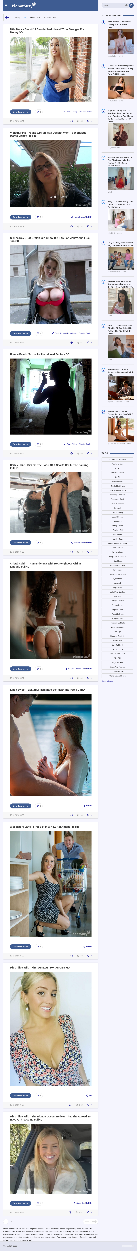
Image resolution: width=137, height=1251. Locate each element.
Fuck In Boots (117, 539)
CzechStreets (117, 517)
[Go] (131, 5)
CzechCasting (117, 512)
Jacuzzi (117, 583)
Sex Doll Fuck (117, 645)
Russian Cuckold (117, 636)
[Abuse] (72, 121)
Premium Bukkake (117, 623)
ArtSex (117, 468)
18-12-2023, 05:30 (17, 815)
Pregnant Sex (117, 618)
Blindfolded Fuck (118, 486)
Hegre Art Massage (117, 557)
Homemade (117, 570)
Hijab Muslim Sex (117, 565)
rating (32, 17)
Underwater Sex (117, 671)
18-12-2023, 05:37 (17, 121)
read (38, 17)
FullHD (89, 217)
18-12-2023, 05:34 (17, 453)
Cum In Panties (117, 504)
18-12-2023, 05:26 (17, 1213)
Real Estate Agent (117, 627)
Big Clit (117, 477)
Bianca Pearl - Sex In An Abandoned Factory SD (39, 354)
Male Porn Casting (117, 592)
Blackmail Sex (117, 481)
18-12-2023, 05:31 (17, 678)
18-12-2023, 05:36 (17, 343)
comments (47, 17)
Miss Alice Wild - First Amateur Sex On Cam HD (40, 967)
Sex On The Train (117, 654)
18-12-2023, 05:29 (17, 956)
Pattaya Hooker (117, 601)
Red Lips (117, 632)
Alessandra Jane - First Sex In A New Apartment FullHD (44, 826)
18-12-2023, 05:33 (17, 552)
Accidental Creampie (117, 459)
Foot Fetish (117, 534)
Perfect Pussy (117, 605)
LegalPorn (117, 587)
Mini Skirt (117, 596)
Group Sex (80, 1203)
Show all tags (107, 681)
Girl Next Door (117, 552)
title (54, 17)
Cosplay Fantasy (117, 495)
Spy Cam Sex (117, 662)
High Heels (117, 561)
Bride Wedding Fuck (117, 490)
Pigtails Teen (117, 610)
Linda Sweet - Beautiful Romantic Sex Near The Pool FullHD (47, 689)
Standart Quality (85, 112)
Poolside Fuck (117, 614)
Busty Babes (72, 333)
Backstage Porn (117, 473)
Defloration (117, 521)
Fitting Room (117, 526)
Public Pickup (72, 112)
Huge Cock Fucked (117, 574)
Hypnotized (117, 579)
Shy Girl (117, 658)
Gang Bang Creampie (117, 543)
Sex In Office (117, 649)
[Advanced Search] (126, 5)
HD (90, 1096)
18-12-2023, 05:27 (17, 1105)
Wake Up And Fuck (117, 676)
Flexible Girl (118, 530)
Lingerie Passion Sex (76, 669)
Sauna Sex (117, 640)
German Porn (117, 548)
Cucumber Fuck (117, 499)
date (24, 17)
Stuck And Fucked (117, 667)
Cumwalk (117, 508)
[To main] (7, 17)
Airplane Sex (117, 464)
